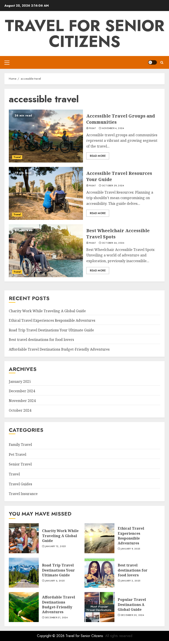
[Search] (162, 62)
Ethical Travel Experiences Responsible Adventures (52, 320)
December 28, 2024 (132, 615)
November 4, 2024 (113, 128)
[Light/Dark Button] (152, 62)
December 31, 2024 (56, 617)
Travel (17, 157)
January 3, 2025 (130, 580)
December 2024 (22, 391)
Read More (98, 156)
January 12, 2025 (55, 546)
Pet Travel (17, 454)
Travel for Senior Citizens (84, 33)
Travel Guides (20, 484)
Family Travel (20, 444)
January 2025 (20, 381)
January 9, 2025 (130, 548)
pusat (92, 128)
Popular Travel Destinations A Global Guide (132, 604)
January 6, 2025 (55, 580)
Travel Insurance (23, 493)
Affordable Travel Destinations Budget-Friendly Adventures (59, 349)
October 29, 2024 (113, 185)
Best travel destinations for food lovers (41, 339)
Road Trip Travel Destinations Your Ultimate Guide (51, 330)
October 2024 (20, 410)
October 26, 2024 (113, 243)
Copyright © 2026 (51, 635)
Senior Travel (20, 464)
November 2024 (22, 400)
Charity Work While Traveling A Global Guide (47, 310)
